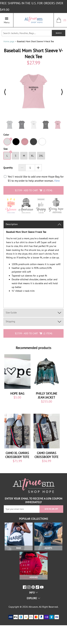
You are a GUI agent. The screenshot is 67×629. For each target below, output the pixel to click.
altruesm (33, 606)
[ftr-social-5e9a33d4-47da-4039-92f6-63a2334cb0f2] (38, 587)
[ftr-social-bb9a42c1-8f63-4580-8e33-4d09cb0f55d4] (42, 587)
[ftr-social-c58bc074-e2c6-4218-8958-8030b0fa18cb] (29, 587)
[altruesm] (33, 20)
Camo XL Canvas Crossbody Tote (17, 455)
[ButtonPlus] (38, 167)
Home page (8, 41)
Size (5, 148)
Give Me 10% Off (51, 509)
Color (6, 134)
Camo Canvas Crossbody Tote (47, 455)
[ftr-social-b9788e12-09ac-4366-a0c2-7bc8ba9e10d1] (33, 587)
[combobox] (27, 33)
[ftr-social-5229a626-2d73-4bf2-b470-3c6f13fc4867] (25, 587)
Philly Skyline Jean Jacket (46, 395)
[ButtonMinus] (22, 167)
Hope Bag (17, 393)
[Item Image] (17, 371)
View (57, 180)
